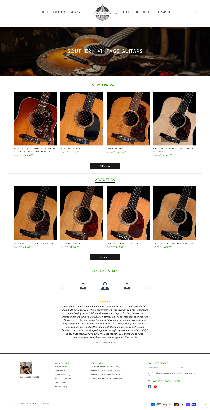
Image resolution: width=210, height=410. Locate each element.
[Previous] (59, 286)
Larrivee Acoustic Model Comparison (106, 378)
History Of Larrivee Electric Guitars (105, 370)
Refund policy (61, 386)
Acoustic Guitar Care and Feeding (104, 366)
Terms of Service (62, 382)
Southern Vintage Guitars (27, 403)
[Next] (150, 286)
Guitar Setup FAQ (62, 374)
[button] (14, 12)
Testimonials (60, 370)
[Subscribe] (182, 367)
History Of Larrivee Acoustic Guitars (105, 374)
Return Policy (61, 366)
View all (105, 166)
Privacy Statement (63, 378)
